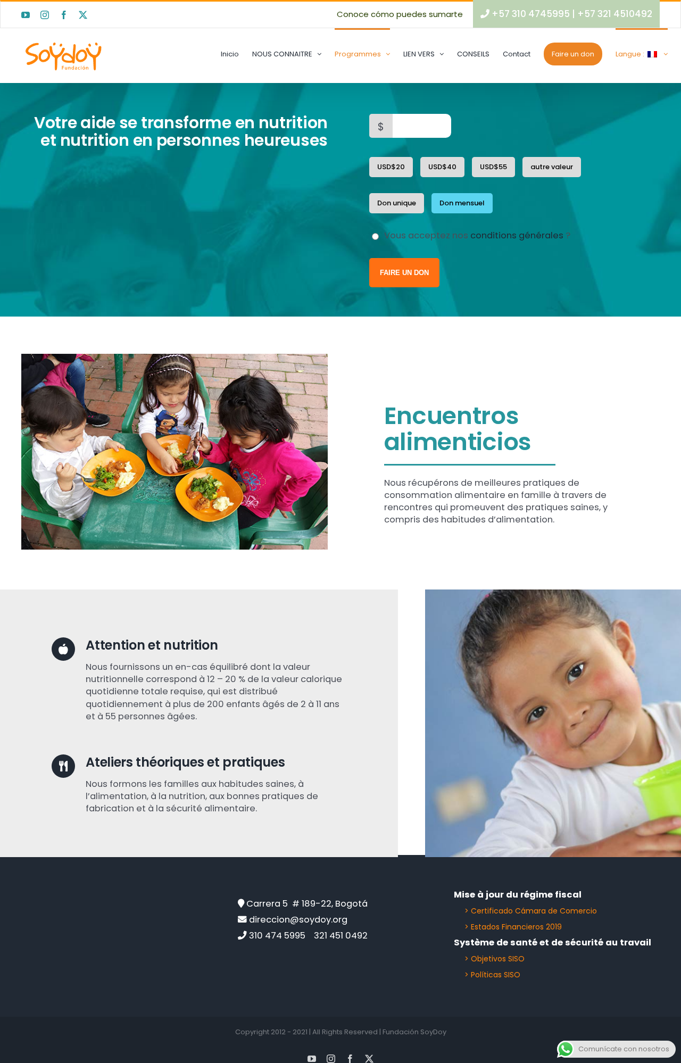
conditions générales (516, 235)
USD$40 (442, 167)
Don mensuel (462, 203)
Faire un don (404, 273)
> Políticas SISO (492, 974)
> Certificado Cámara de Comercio (530, 911)
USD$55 (493, 167)
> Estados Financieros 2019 (513, 926)
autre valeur (551, 167)
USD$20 (391, 167)
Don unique (396, 203)
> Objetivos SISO (494, 958)
